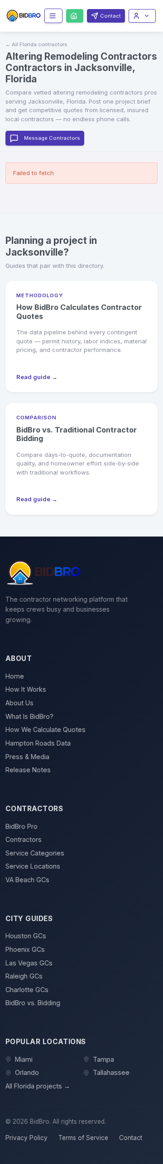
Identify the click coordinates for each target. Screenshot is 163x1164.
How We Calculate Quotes (45, 729)
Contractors (23, 839)
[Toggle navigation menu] (53, 16)
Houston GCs (25, 936)
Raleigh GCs (24, 976)
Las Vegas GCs (29, 963)
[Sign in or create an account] (142, 15)
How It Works (25, 689)
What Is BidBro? (29, 716)
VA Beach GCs (27, 880)
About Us (19, 703)
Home (14, 676)
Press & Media (27, 756)
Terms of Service (83, 1137)
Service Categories (34, 853)
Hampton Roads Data (38, 743)
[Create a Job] (74, 16)
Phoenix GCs (25, 949)
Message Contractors (52, 138)
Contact (130, 1137)
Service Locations (32, 866)
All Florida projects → (37, 1086)
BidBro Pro (21, 826)
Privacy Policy (26, 1137)
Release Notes (28, 770)
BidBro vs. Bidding (32, 1003)
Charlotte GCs (26, 989)
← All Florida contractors (36, 44)
